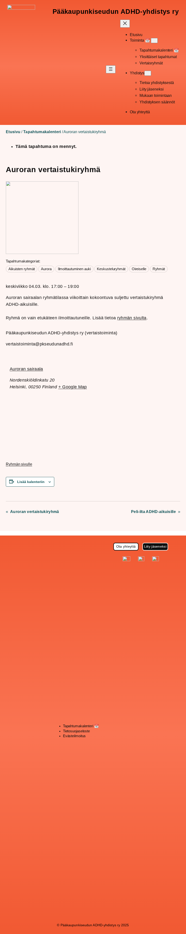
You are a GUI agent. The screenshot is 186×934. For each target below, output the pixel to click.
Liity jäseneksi (155, 546)
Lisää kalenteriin (31, 482)
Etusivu (13, 132)
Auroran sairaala (26, 369)
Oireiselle (139, 269)
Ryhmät (159, 269)
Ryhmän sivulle (19, 464)
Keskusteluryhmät (111, 269)
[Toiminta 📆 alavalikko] (154, 40)
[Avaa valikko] (111, 69)
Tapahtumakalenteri (42, 132)
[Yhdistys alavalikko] (147, 73)
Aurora (46, 269)
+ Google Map (72, 386)
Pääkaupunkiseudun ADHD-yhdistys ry (116, 11)
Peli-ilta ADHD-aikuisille (153, 512)
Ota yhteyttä (126, 546)
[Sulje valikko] (125, 24)
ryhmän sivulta (132, 317)
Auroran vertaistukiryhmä (34, 512)
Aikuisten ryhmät (21, 269)
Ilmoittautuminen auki (74, 269)
